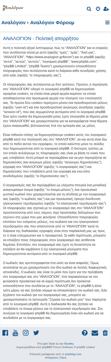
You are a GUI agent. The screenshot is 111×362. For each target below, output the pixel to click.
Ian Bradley (67, 343)
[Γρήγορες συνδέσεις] (108, 22)
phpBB (46, 347)
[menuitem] (89, 9)
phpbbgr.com (73, 354)
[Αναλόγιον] (13, 6)
